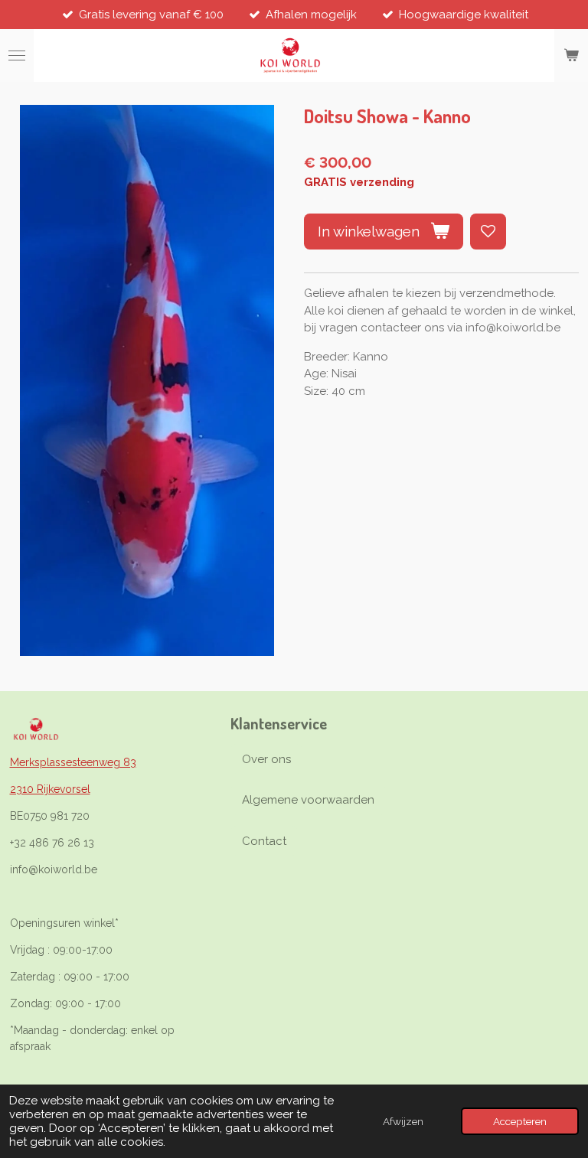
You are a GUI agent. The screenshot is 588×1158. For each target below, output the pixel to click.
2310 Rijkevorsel (50, 789)
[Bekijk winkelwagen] (571, 56)
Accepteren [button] (520, 1121)
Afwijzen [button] (403, 1121)
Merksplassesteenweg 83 (73, 762)
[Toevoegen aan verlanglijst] (488, 232)
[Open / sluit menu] (17, 56)
